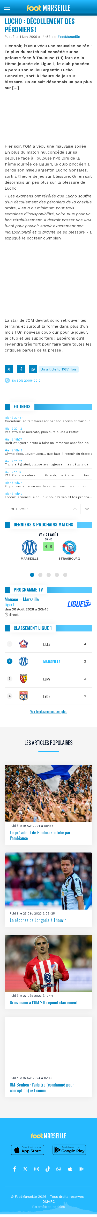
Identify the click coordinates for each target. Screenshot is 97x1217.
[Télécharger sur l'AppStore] (27, 1155)
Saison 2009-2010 (26, 380)
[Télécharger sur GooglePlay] (69, 1155)
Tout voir (18, 509)
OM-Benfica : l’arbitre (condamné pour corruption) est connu (42, 1087)
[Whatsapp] (33, 369)
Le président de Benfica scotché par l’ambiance (40, 835)
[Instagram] (36, 1169)
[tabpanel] (48, 550)
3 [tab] (49, 575)
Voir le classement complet (48, 711)
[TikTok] (48, 1169)
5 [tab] (65, 575)
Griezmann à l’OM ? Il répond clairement (44, 1002)
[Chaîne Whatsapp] (58, 1169)
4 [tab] (57, 575)
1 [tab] (32, 575)
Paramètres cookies (48, 1207)
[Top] (83, 1205)
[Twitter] (9, 369)
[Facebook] (21, 369)
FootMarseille (69, 37)
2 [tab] (40, 575)
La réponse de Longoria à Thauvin (38, 920)
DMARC (48, 1202)
